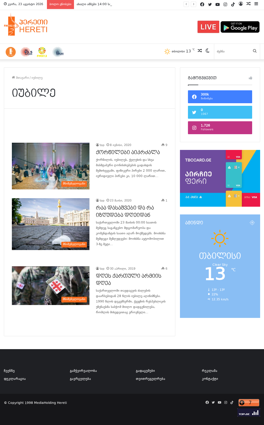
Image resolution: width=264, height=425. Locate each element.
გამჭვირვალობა (83, 371)
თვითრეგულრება (150, 379)
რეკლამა (209, 371)
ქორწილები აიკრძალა (128, 152)
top (102, 145)
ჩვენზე (9, 371)
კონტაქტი (210, 379)
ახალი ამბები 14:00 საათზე (97, 4)
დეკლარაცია (15, 379)
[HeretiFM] (32, 24)
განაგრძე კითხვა (102, 187)
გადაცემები (145, 371)
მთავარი (22, 78)
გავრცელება (80, 379)
